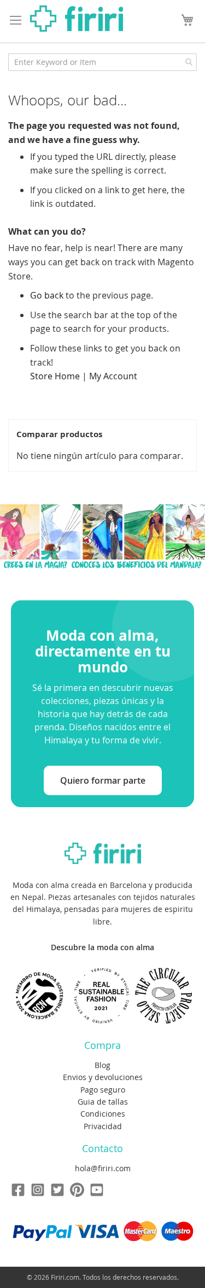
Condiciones (102, 1113)
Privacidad (103, 1126)
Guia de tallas (103, 1101)
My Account (113, 376)
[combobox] (102, 62)
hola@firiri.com (103, 1168)
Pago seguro (102, 1089)
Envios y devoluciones (103, 1077)
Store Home (55, 376)
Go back (46, 295)
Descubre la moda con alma (102, 947)
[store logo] (76, 18)
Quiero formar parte (102, 780)
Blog (102, 1065)
